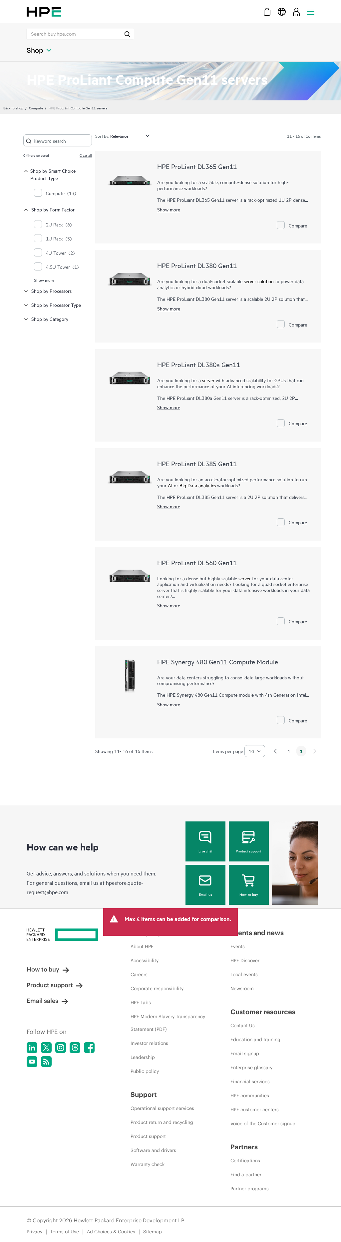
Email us (205, 894)
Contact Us (242, 1026)
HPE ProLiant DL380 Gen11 (197, 265)
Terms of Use (64, 1232)
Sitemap (152, 1232)
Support (144, 1094)
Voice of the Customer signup (262, 1124)
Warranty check (148, 1164)
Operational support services (162, 1108)
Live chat (205, 850)
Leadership (143, 1057)
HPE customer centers (254, 1110)
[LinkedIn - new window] (32, 1047)
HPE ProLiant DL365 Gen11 (197, 166)
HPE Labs (141, 1003)
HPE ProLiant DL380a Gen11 (198, 364)
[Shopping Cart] (267, 11)
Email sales (42, 1001)
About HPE (142, 947)
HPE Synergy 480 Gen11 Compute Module (217, 661)
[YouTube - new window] (32, 1061)
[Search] (127, 34)
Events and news (257, 932)
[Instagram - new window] (60, 1047)
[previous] (275, 751)
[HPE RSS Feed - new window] (46, 1061)
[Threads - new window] (75, 1047)
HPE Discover (244, 961)
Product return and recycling (162, 1122)
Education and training (255, 1040)
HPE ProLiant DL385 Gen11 (197, 463)
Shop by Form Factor (53, 209)
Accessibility (145, 961)
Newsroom (242, 989)
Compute (36, 107)
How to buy (248, 894)
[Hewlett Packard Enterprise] (44, 11)
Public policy (145, 1071)
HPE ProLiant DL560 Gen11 (197, 562)
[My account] (296, 11)
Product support (248, 850)
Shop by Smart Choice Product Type (53, 174)
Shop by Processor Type (56, 304)
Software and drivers (153, 1150)
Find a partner (245, 1175)
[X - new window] (46, 1047)
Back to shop (13, 107)
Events (237, 947)
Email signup (244, 1054)
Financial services (250, 1082)
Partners (244, 1147)
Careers (139, 975)
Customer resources (262, 1012)
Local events (244, 975)
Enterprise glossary (251, 1068)
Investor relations (149, 1043)
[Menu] (310, 11)
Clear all (86, 155)
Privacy (34, 1232)
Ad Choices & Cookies (111, 1232)
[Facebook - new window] (89, 1047)
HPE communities (249, 1096)
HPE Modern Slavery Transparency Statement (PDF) (168, 1023)
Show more (44, 280)
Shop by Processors (51, 290)
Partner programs (249, 1189)
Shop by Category (49, 319)
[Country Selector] (282, 11)
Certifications (245, 1161)
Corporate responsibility (157, 989)
